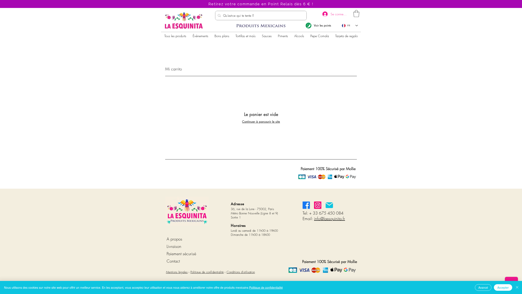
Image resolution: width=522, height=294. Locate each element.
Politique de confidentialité (207, 272)
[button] (356, 13)
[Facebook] (306, 205)
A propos (174, 239)
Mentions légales (177, 272)
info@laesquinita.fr (329, 218)
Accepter (503, 287)
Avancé (483, 287)
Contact (173, 261)
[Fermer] (517, 287)
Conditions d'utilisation (241, 272)
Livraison (174, 246)
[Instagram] (317, 205)
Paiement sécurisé (181, 253)
